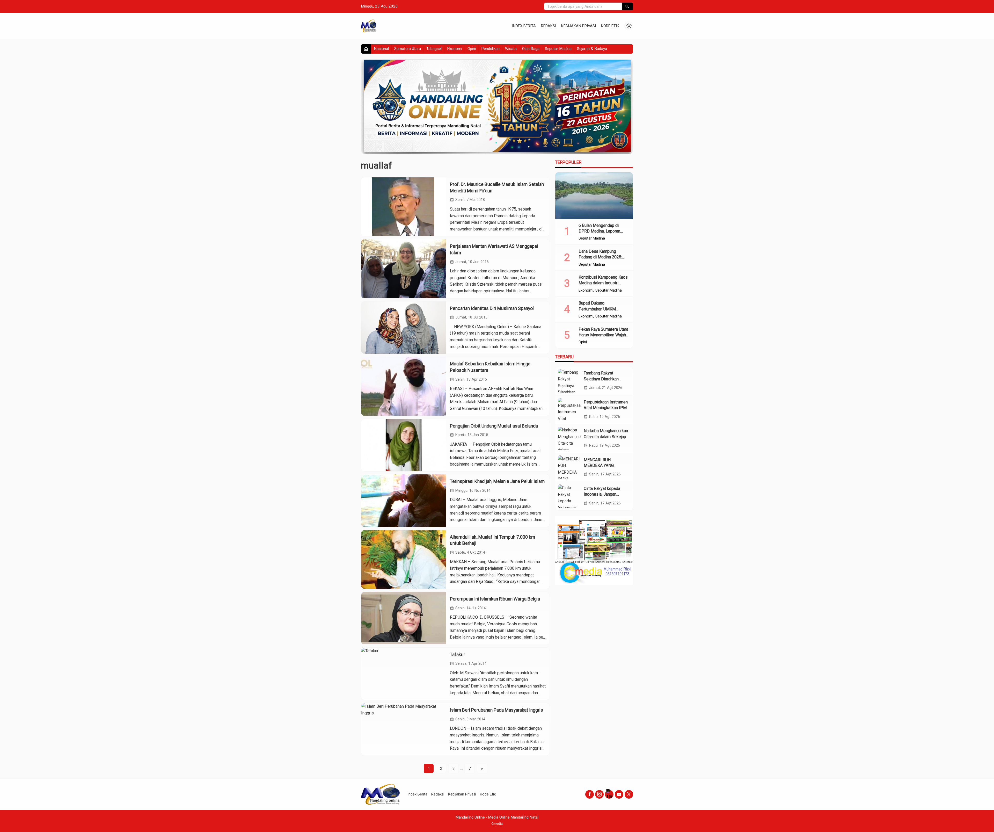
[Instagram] (599, 794)
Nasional (381, 48)
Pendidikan (490, 48)
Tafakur (457, 654)
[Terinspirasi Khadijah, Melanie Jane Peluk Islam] (403, 500)
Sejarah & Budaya (592, 48)
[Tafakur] (403, 674)
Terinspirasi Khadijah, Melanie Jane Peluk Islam (497, 481)
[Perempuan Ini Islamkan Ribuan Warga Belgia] (403, 618)
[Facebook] (589, 794)
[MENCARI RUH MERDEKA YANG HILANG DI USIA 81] (569, 467)
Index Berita (524, 26)
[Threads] (609, 794)
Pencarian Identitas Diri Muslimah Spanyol (492, 308)
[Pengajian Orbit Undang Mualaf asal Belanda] (403, 445)
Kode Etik (610, 26)
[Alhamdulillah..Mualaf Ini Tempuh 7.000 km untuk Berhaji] (403, 559)
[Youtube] (619, 794)
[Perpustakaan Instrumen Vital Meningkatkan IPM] (569, 409)
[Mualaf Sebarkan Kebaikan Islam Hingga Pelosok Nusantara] (403, 386)
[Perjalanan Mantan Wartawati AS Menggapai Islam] (403, 268)
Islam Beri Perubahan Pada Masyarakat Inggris (496, 710)
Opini (471, 48)
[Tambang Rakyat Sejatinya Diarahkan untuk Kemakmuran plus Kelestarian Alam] (569, 380)
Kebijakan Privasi (578, 26)
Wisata (511, 48)
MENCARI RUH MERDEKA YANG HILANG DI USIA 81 (601, 465)
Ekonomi (454, 48)
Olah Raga (530, 48)
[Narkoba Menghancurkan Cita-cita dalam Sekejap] (569, 438)
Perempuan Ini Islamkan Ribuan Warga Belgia (495, 599)
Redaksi (548, 26)
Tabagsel (434, 48)
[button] (627, 6)
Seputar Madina (558, 48)
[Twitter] (629, 794)
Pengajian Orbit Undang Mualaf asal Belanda (494, 426)
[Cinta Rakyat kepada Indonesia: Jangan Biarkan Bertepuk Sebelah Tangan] (569, 496)
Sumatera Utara (407, 48)
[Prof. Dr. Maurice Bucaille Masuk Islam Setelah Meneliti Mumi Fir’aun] (403, 206)
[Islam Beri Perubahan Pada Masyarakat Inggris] (403, 729)
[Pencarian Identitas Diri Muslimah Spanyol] (403, 327)
